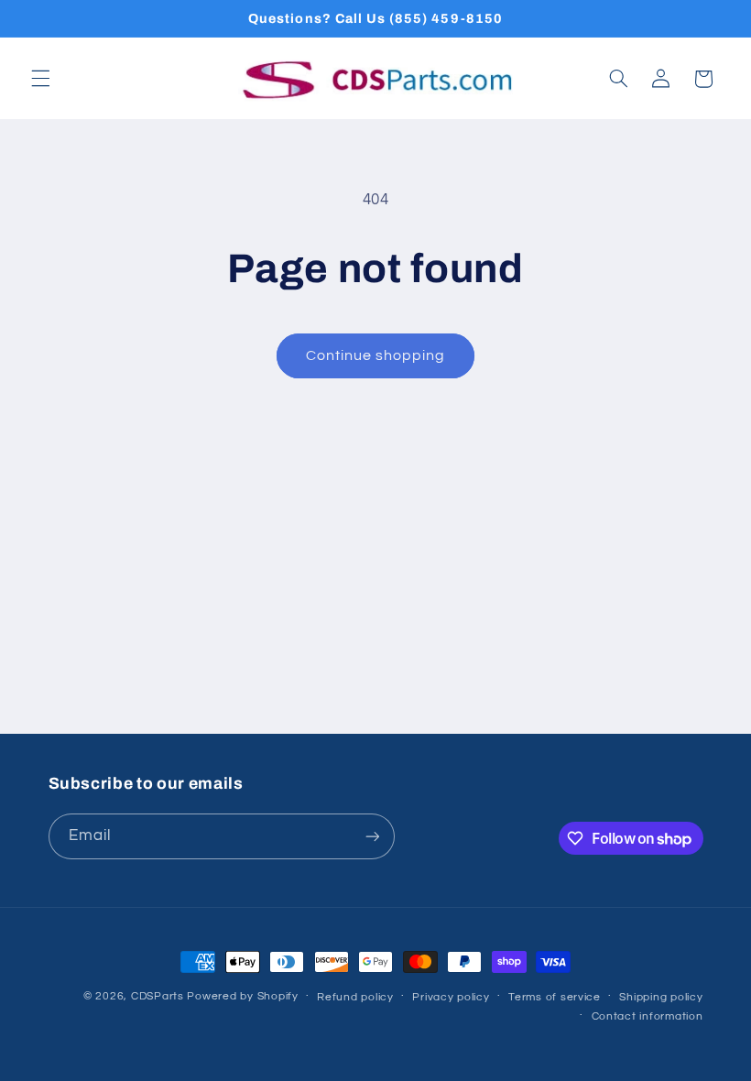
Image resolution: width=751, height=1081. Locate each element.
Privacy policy (450, 997)
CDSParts (157, 996)
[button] (40, 79)
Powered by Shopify (242, 996)
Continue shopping (376, 355)
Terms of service (554, 997)
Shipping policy (660, 997)
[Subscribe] (372, 835)
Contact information (647, 1016)
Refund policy (355, 997)
